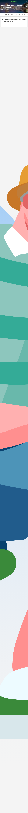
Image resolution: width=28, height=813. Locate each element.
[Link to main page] (14, 1)
